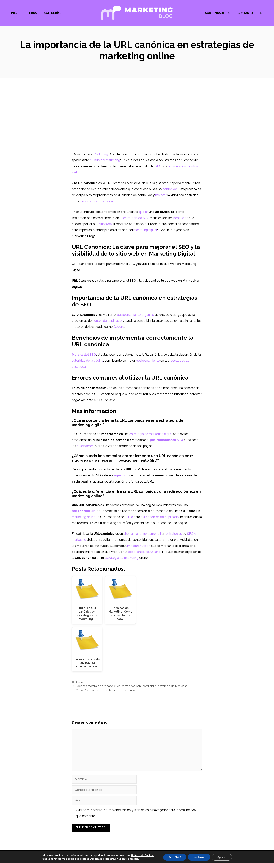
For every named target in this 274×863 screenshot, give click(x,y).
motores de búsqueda (97, 201)
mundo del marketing (105, 160)
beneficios (180, 218)
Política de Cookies (142, 855)
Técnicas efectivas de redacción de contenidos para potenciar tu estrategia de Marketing (132, 685)
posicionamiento (148, 360)
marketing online (83, 517)
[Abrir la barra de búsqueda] (261, 13)
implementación (138, 546)
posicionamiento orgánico (135, 315)
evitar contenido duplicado (160, 517)
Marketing (100, 154)
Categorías (52, 13)
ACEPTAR (175, 857)
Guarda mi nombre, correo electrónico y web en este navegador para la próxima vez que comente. (136, 813)
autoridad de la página (87, 360)
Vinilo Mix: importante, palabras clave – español (106, 690)
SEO (158, 166)
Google (119, 326)
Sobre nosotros (217, 13)
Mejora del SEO (84, 354)
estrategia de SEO (136, 218)
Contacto (245, 13)
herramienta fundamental (143, 533)
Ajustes (221, 857)
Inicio (15, 13)
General (81, 682)
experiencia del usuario (144, 552)
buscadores (85, 446)
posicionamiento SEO (166, 440)
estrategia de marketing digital (150, 434)
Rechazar (199, 857)
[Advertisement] (137, 123)
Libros (32, 13)
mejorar (161, 195)
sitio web (105, 224)
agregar (120, 475)
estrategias (174, 533)
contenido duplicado (107, 320)
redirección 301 (84, 511)
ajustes (134, 859)
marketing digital (145, 230)
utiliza (129, 517)
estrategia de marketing (121, 558)
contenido (170, 189)
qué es (143, 212)
